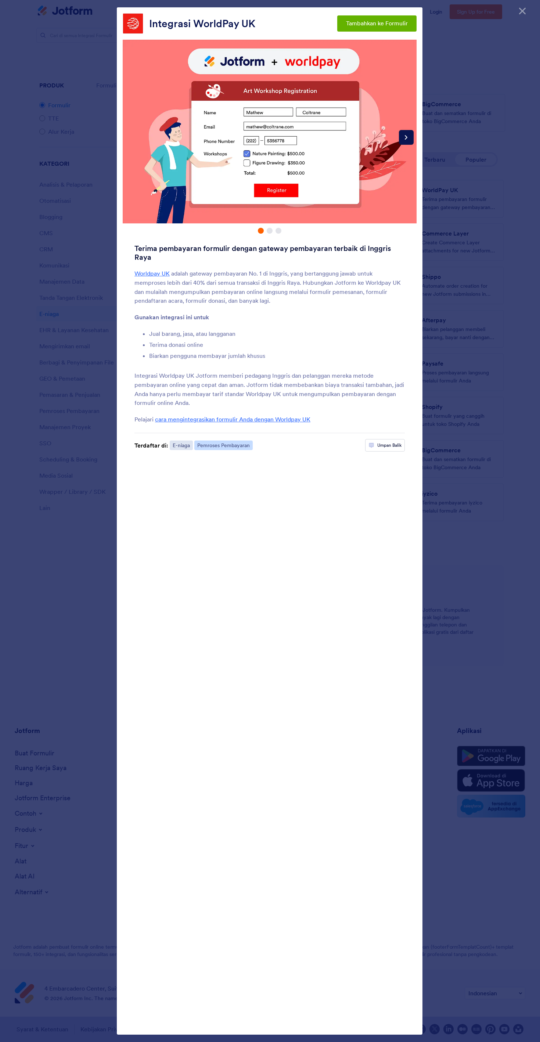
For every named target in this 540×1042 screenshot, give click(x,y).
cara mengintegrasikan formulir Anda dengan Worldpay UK (232, 419)
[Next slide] (406, 137)
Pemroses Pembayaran (223, 445)
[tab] (261, 231)
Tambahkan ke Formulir (377, 23)
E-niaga (181, 445)
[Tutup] (522, 11)
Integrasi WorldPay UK (202, 23)
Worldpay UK (152, 273)
